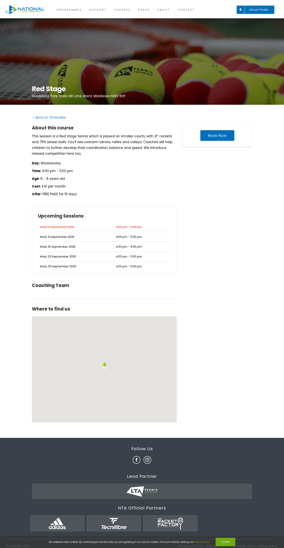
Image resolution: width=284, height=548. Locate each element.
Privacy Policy (202, 542)
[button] (104, 365)
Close (225, 542)
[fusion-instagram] (147, 460)
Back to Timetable (51, 117)
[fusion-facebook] (136, 460)
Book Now (217, 135)
